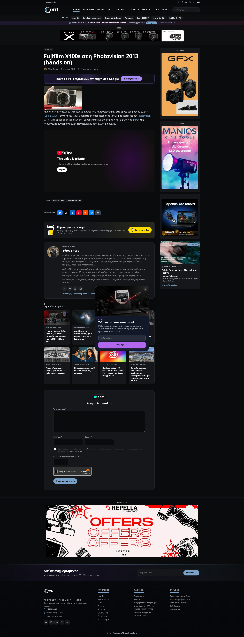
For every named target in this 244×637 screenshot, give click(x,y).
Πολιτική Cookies (141, 615)
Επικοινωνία (52, 609)
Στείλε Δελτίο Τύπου (113, 18)
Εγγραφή (190, 573)
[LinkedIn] (80, 288)
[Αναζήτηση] (198, 10)
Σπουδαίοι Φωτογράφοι (180, 596)
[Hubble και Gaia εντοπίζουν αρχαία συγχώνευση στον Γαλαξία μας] (85, 317)
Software (121, 10)
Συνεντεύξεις (103, 619)
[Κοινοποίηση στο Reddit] (85, 212)
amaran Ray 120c (159, 18)
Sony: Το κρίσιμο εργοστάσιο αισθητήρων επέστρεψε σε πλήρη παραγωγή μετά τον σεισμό (140, 374)
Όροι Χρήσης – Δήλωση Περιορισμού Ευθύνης (144, 607)
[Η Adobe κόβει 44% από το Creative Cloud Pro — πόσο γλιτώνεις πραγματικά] (113, 354)
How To (76, 10)
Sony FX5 (75, 18)
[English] (198, 2)
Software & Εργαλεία (178, 603)
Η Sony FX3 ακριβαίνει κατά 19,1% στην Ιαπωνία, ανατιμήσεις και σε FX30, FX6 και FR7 (56, 336)
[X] (190, 2)
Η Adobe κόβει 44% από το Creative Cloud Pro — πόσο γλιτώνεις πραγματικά (112, 372)
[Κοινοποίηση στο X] (66, 212)
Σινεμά (110, 10)
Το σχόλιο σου (59, 409)
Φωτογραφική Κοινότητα (180, 599)
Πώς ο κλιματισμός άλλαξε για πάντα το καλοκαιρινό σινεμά (55, 370)
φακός (136, 119)
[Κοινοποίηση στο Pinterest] (79, 212)
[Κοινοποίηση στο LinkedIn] (72, 212)
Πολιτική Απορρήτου (93, 449)
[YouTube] (186, 2)
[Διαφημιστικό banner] (122, 35)
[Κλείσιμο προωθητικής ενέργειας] (145, 289)
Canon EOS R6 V (143, 18)
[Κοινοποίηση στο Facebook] (60, 212)
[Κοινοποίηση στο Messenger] (91, 212)
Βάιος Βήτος (53, 69)
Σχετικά (137, 599)
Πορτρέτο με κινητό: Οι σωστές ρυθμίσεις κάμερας (84, 370)
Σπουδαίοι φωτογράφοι (92, 18)
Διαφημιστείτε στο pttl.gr (145, 603)
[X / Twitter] (64, 288)
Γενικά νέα (147, 10)
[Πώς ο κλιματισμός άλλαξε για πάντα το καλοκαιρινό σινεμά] (57, 354)
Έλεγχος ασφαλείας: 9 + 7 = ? (67, 457)
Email (88, 437)
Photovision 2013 (74, 200)
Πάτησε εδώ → (132, 79)
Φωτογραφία (88, 10)
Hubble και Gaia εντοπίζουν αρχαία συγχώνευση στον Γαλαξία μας (83, 335)
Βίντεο (100, 10)
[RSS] (194, 2)
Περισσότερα (161, 10)
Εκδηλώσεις (134, 10)
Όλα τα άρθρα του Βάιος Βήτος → (75, 294)
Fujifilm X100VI (175, 18)
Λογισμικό (129, 18)
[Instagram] (182, 2)
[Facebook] (178, 2)
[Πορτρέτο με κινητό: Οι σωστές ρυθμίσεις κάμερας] (85, 354)
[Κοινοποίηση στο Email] (98, 212)
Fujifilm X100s (51, 115)
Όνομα (57, 437)
